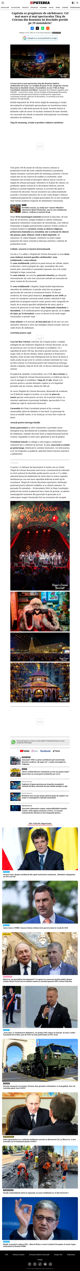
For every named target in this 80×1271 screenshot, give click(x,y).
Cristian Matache (44, 33)
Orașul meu (56, 33)
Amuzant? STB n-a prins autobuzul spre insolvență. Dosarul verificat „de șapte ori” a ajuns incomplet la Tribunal (44, 762)
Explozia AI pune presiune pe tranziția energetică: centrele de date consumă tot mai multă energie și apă (44, 785)
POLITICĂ (25, 7)
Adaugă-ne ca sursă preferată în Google (42, 38)
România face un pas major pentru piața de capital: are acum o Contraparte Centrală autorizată (45, 797)
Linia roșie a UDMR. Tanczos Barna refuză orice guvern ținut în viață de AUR (35, 928)
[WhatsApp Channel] (50, 1264)
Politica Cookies (18, 1254)
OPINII (58, 7)
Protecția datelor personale (39, 1254)
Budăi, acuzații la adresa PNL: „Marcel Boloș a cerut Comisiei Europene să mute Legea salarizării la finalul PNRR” (39, 1245)
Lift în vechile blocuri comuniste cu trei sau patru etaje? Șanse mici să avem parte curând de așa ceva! (45, 773)
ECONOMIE (43, 7)
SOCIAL (51, 7)
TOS (6, 1254)
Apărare (6, 1083)
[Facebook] (29, 1264)
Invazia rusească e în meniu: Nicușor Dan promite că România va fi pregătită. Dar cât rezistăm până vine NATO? (39, 1087)
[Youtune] (45, 1264)
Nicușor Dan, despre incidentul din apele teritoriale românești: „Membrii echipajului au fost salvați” (39, 876)
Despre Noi (58, 1254)
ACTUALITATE (15, 7)
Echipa (40, 1260)
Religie (24, 205)
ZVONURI (65, 7)
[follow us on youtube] (24, 751)
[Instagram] (34, 1264)
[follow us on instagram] (34, 751)
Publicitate (71, 1254)
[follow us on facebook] (45, 751)
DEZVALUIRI (5, 7)
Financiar (34, 7)
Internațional (9, 1137)
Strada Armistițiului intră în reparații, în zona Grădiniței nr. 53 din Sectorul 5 (36, 1193)
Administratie (8, 1190)
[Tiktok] (40, 1264)
